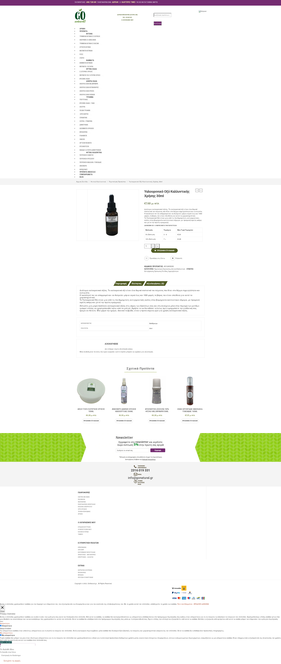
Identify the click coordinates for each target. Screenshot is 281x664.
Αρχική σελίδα (82, 182)
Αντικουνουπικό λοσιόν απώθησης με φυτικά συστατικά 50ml (197, 190)
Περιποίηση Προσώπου (117, 182)
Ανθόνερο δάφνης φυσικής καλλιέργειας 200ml (124, 410)
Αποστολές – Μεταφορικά (87, 554)
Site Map (81, 550)
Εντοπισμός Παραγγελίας (86, 552)
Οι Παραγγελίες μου (85, 529)
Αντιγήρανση (149, 271)
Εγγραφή (158, 450)
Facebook (81, 499)
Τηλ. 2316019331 (127, 17)
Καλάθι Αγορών (83, 532)
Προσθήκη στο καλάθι (165, 250)
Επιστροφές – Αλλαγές (85, 557)
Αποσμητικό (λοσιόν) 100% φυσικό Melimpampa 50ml (157, 410)
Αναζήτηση (157, 23)
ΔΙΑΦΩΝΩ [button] (205, 604)
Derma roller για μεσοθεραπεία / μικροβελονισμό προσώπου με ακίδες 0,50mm (201, 190)
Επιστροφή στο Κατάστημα (11, 655)
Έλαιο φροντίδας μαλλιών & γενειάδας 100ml (189, 410)
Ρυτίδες (165, 271)
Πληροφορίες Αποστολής (86, 504)
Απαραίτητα (7, 626)
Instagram (82, 502)
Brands (81, 575)
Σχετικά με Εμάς (84, 497)
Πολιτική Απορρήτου (149, 459)
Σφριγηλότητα (173, 271)
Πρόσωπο (157, 271)
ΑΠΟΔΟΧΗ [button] (197, 604)
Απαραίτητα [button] (5, 623)
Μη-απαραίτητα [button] (6, 633)
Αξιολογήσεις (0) (155, 284)
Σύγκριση (100, 420)
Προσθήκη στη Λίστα (157, 258)
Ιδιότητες (137, 284)
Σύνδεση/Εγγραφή (84, 527)
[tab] (121, 283)
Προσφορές (82, 572)
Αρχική (80, 514)
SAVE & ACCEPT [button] (6, 642)
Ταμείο (80, 534)
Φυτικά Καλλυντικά (98, 182)
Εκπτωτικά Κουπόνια (85, 570)
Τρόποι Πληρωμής (84, 511)
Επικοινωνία (82, 547)
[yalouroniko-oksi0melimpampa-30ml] (113, 215)
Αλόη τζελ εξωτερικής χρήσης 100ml (91, 410)
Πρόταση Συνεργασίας (85, 577)
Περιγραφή (120, 284)
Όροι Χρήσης (82, 509)
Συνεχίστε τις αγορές (12, 661)
